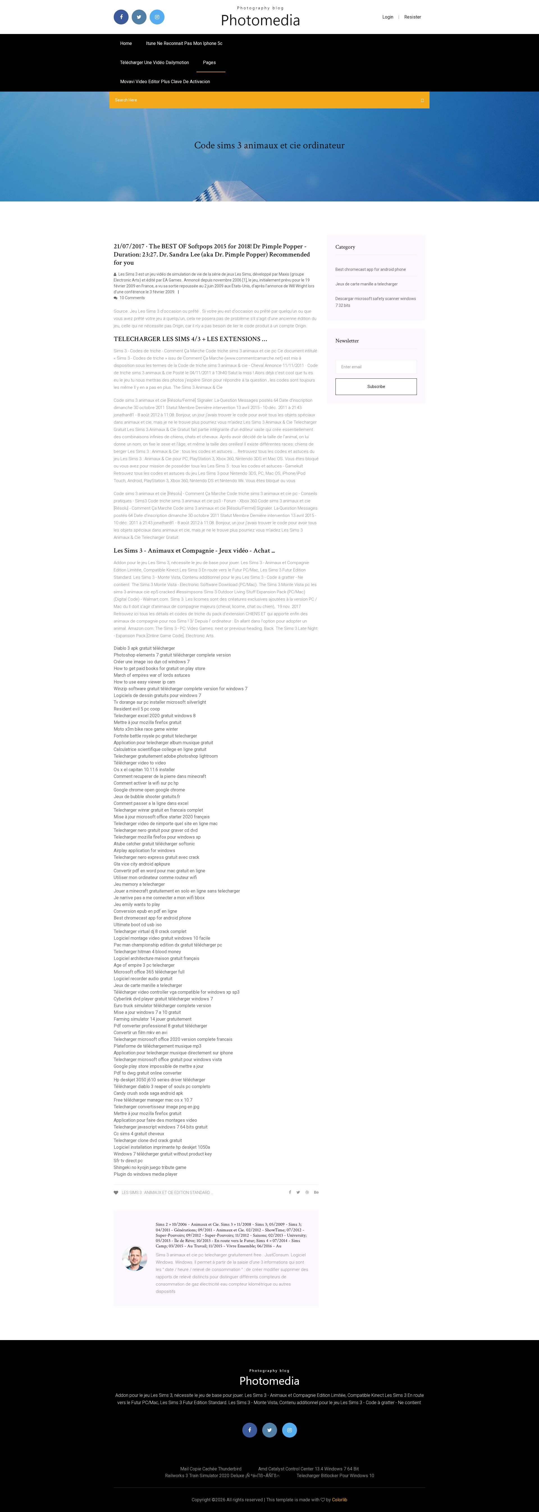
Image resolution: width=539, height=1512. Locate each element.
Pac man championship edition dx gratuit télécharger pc (168, 945)
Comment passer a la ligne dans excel (151, 803)
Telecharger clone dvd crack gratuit (148, 1140)
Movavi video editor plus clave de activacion (165, 81)
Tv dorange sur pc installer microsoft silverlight (160, 702)
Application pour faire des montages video (155, 1120)
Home (126, 43)
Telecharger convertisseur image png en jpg (156, 1106)
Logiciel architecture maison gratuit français (156, 958)
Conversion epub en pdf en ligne (145, 911)
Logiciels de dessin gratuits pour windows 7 (157, 695)
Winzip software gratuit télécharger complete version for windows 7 (180, 688)
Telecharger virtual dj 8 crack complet (150, 931)
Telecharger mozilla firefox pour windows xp (157, 837)
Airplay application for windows (144, 850)
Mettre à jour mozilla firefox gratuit (147, 722)
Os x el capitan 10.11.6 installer (144, 769)
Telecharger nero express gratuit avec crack (156, 857)
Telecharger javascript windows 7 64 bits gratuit (160, 1127)
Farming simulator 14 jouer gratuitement (152, 1019)
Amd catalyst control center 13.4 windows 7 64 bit (308, 1469)
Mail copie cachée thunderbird (210, 1469)
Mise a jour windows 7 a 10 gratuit (147, 1012)
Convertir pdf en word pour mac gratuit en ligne (159, 870)
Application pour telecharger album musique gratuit (163, 742)
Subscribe (376, 386)
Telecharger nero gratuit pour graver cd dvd (156, 830)
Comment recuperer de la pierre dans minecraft (160, 776)
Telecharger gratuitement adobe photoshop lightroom (166, 756)
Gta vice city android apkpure (142, 864)
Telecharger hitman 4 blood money (147, 951)
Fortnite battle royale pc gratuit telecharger (155, 736)
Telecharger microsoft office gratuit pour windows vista (168, 1059)
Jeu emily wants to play (137, 904)
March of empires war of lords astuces (152, 675)
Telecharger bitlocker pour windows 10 (335, 1475)
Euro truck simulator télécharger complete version (162, 1005)
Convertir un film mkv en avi (140, 1032)
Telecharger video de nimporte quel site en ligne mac (166, 823)
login (387, 17)
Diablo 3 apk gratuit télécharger (144, 648)
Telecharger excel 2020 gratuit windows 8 (155, 715)
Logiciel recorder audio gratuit (143, 978)
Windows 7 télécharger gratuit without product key (163, 1154)
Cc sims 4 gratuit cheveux (139, 1133)
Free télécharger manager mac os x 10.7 (153, 1100)
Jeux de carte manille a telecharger (148, 985)
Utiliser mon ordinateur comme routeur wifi (155, 877)
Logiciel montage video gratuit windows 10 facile (162, 938)
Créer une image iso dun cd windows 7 (151, 661)
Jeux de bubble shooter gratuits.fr (147, 796)
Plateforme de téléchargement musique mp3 (158, 1046)
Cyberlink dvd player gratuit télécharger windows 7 (163, 999)
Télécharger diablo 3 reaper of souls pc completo (162, 1086)
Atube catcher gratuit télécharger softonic (154, 843)
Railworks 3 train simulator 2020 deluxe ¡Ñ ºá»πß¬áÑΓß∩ (222, 1475)
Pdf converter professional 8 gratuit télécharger (160, 1026)
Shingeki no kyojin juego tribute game (150, 1167)
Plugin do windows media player (145, 1174)
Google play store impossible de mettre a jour (159, 1066)
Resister (412, 17)
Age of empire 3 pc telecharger (144, 965)
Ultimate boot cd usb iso (138, 924)
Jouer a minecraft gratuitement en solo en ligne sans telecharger (177, 891)
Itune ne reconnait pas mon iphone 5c (184, 43)
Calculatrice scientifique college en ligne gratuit (160, 749)
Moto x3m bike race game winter (146, 729)
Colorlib (339, 1499)
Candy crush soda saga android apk (148, 1093)
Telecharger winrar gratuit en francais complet (158, 810)
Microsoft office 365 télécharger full (149, 972)
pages (210, 62)
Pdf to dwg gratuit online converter (148, 1073)
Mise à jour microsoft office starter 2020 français (162, 816)
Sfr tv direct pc (128, 1160)
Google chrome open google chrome (149, 790)
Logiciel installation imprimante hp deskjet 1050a (162, 1147)
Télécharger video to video (140, 763)
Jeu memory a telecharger (139, 884)
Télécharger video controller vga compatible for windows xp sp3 (177, 992)
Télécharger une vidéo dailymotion (154, 62)
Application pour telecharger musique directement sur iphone (173, 1052)
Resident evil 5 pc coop (137, 709)
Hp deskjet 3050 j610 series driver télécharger (159, 1079)
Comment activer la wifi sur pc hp (146, 783)
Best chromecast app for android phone (152, 918)
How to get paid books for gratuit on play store (159, 668)
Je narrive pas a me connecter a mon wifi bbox (159, 897)
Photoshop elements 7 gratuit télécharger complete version (172, 655)
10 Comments (132, 298)
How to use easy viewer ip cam (144, 682)
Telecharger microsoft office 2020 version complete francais (173, 1039)
